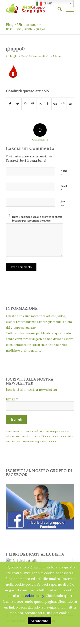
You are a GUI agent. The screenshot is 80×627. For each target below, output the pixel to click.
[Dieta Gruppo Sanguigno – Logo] (33, 9)
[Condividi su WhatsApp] (25, 104)
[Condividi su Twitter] (17, 104)
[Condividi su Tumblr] (47, 104)
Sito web (62, 203)
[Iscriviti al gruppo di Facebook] (40, 528)
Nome (63, 172)
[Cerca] (57, 9)
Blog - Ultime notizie (23, 24)
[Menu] (68, 9)
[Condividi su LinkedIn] (40, 104)
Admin (57, 56)
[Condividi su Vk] (55, 104)
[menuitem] (57, 9)
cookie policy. (34, 596)
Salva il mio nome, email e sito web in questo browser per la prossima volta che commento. (37, 220)
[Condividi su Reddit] (62, 104)
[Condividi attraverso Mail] (70, 104)
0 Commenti (37, 56)
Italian (47, 3)
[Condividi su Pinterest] (32, 104)
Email (63, 188)
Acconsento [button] (39, 621)
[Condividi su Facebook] (10, 104)
